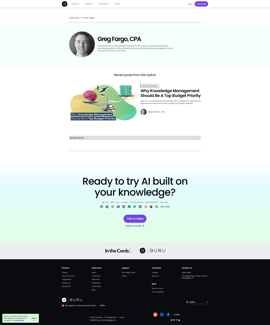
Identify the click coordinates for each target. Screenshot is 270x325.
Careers (155, 272)
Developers (96, 283)
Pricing (117, 4)
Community (96, 286)
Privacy (121, 317)
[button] (76, 4)
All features (66, 283)
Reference (96, 279)
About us (155, 276)
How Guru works (68, 276)
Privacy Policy (19, 320)
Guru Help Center (128, 272)
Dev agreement (111, 317)
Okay (34, 318)
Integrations (66, 279)
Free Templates (158, 292)
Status (124, 276)
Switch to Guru (157, 288)
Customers (96, 276)
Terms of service (96, 317)
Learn (94, 272)
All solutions (66, 286)
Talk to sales (201, 4)
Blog (93, 290)
